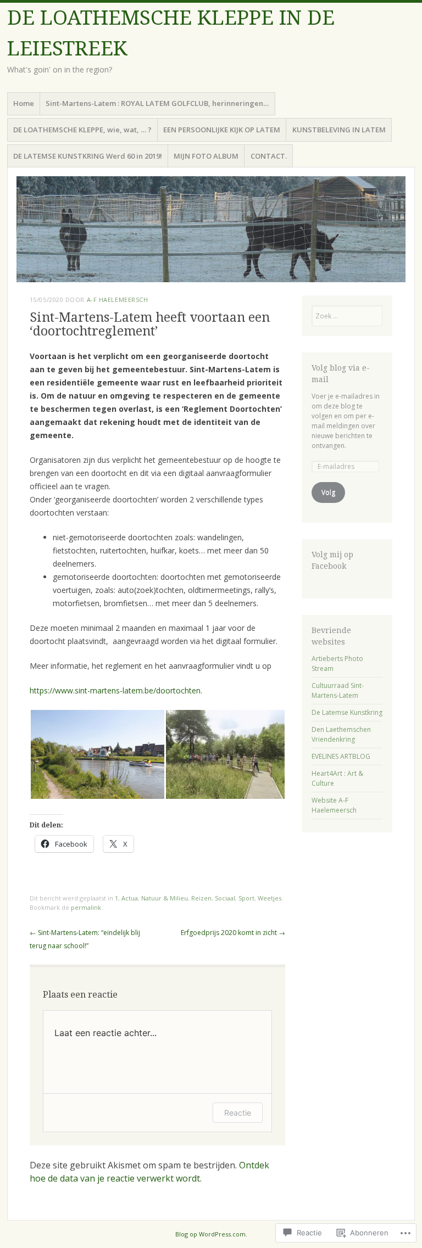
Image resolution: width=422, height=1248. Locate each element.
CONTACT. (269, 156)
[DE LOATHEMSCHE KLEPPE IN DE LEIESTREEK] (211, 229)
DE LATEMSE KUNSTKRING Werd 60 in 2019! (87, 156)
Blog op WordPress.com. (211, 1234)
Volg (328, 492)
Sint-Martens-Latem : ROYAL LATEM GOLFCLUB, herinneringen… (157, 103)
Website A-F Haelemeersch (334, 805)
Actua (129, 898)
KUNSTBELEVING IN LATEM (339, 130)
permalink (87, 907)
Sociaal (225, 898)
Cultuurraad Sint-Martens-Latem (338, 690)
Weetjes (269, 898)
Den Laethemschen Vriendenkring (341, 734)
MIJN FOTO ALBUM (206, 156)
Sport (246, 898)
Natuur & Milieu (164, 898)
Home (23, 103)
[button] (97, 754)
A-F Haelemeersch (117, 299)
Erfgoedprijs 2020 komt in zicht (233, 932)
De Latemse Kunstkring (347, 712)
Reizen (201, 898)
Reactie (237, 1112)
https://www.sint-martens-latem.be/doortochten (115, 690)
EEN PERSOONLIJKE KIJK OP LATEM (221, 130)
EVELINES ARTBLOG (341, 756)
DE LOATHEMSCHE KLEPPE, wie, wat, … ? (82, 130)
